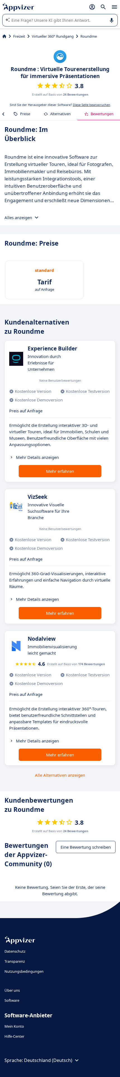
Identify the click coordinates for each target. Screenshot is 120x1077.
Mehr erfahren (60, 471)
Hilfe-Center (14, 1036)
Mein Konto (14, 1026)
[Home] (4, 36)
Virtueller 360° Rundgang (53, 36)
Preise (25, 113)
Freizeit (19, 36)
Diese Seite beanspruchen (91, 105)
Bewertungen (102, 113)
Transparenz (14, 961)
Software (11, 1000)
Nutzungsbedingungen (24, 971)
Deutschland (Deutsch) (48, 1060)
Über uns (12, 990)
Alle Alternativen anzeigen (60, 775)
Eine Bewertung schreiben (86, 847)
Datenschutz (14, 951)
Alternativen (60, 113)
